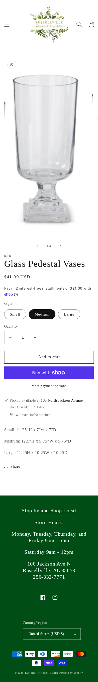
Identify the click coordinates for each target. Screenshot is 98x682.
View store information (30, 415)
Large (69, 314)
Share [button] (15, 466)
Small (15, 314)
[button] (7, 24)
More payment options (49, 386)
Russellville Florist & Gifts (41, 673)
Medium (42, 314)
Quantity (11, 326)
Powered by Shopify (71, 673)
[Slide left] (37, 246)
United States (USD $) (46, 634)
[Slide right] (61, 246)
